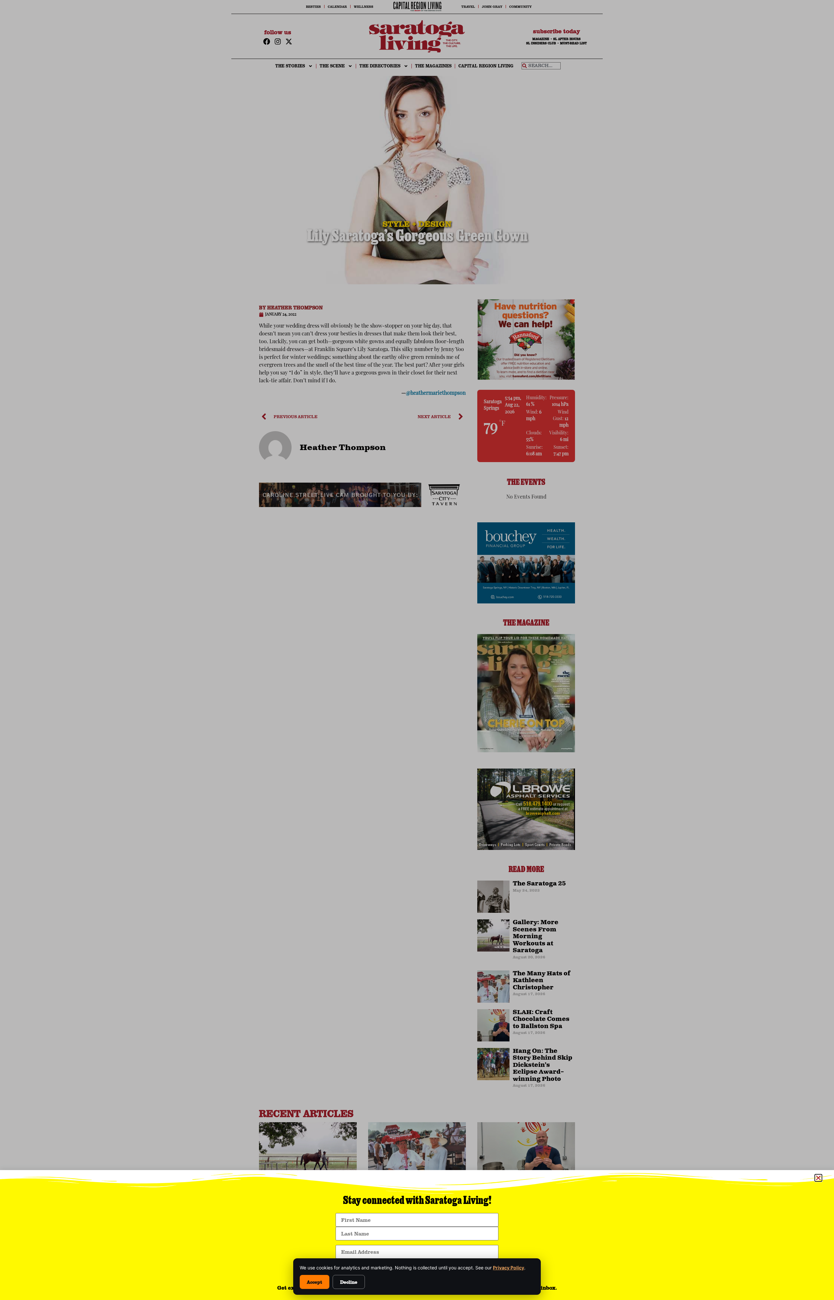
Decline (348, 1282)
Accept (314, 1282)
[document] (417, 650)
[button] (818, 1178)
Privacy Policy (508, 1267)
